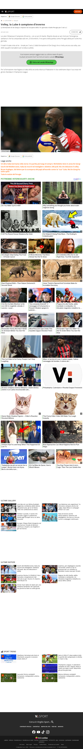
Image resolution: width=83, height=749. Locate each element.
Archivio (60, 726)
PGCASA (36, 740)
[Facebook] (33, 733)
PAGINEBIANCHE (43, 740)
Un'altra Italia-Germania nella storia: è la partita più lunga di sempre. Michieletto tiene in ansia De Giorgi (40, 164)
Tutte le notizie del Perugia (11, 174)
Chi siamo (21, 744)
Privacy (36, 744)
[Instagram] (47, 733)
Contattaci (36, 726)
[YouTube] (38, 733)
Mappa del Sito (45, 726)
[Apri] (2, 11)
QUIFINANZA (68, 740)
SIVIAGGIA (61, 740)
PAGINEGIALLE (18, 740)
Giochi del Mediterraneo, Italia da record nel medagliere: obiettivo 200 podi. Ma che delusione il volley (40, 167)
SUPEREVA (41, 742)
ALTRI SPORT (8, 20)
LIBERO (6, 740)
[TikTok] (43, 733)
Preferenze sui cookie (53, 744)
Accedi (77, 11)
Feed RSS (54, 726)
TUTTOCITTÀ (52, 740)
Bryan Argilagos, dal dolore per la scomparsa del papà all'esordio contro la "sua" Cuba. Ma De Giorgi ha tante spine (40, 170)
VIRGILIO (11, 740)
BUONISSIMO (75, 740)
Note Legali (29, 744)
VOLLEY (16, 20)
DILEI (57, 740)
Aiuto (62, 744)
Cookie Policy (43, 744)
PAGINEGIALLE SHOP (28, 740)
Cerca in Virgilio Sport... (40, 722)
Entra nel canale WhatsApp (43, 62)
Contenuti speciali (25, 726)
